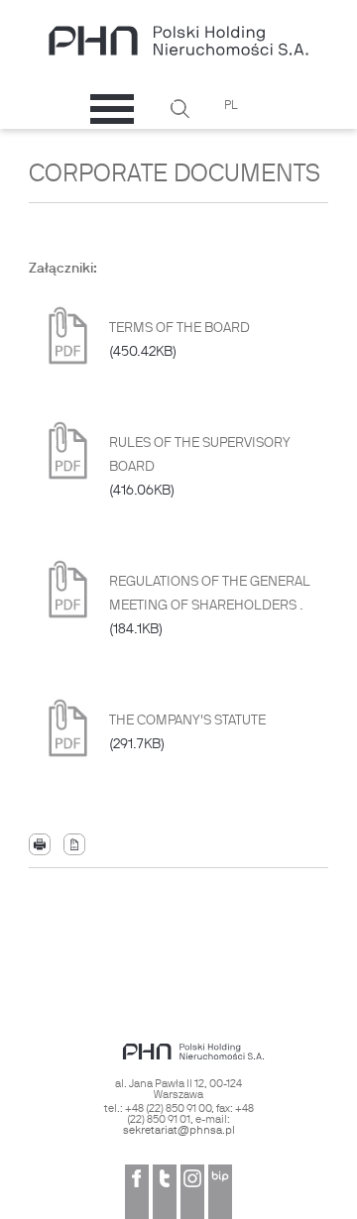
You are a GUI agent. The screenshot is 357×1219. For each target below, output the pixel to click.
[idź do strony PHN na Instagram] (192, 1191)
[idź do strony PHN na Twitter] (165, 1191)
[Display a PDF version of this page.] (74, 844)
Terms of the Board (179, 340)
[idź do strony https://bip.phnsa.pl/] (220, 1191)
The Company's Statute (187, 733)
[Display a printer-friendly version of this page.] (40, 844)
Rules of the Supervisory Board (200, 467)
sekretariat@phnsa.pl (179, 1131)
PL (231, 106)
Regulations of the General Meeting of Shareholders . (209, 606)
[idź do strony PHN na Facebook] (137, 1191)
